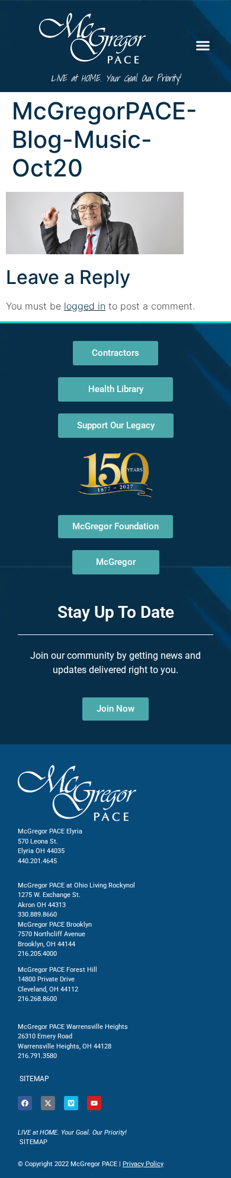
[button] (202, 45)
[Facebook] (25, 1103)
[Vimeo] (71, 1103)
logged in (84, 306)
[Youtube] (94, 1103)
